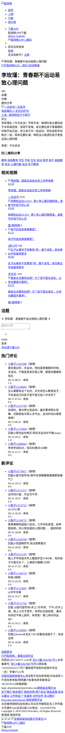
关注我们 (49, 696)
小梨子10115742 (17, 603)
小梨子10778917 (17, 471)
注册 (26, 54)
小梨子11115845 (17, 588)
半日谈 (12, 274)
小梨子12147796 (17, 406)
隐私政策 (52, 692)
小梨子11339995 (17, 630)
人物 (10, 14)
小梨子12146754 (17, 573)
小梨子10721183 (17, 554)
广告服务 (26, 696)
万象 (10, 18)
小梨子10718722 (17, 505)
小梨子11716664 (17, 429)
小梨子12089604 (17, 444)
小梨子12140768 (17, 539)
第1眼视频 (14, 225)
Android (20, 36)
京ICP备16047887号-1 (45, 660)
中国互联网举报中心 (13, 676)
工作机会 (15, 696)
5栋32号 (12, 245)
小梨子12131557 (17, 490)
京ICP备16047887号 (22, 664)
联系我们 (18, 692)
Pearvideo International (13, 700)
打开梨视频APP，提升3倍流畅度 (20, 65)
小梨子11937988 (17, 364)
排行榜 (12, 22)
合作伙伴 (38, 696)
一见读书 (13, 197)
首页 (10, 10)
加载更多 (6, 652)
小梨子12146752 (17, 520)
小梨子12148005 (17, 387)
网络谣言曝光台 (46, 688)
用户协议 (40, 692)
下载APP (13, 28)
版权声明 (29, 692)
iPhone (11, 36)
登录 (10, 50)
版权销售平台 (34, 700)
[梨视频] (6, 3)
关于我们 (6, 692)
